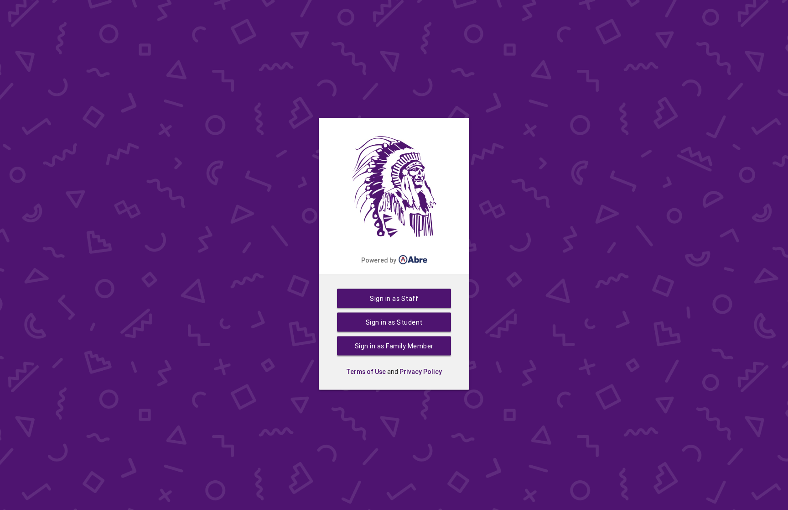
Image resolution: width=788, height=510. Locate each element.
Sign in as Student (394, 322)
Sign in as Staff (394, 298)
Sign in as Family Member (394, 346)
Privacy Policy (420, 372)
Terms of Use (366, 372)
